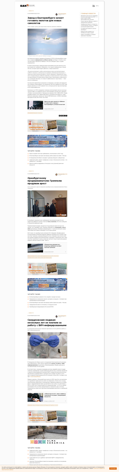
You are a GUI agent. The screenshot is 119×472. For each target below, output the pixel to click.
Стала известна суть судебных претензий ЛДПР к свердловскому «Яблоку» (46, 458)
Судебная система (53, 405)
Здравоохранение (40, 405)
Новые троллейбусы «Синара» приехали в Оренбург (88, 35)
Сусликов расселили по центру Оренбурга (88, 29)
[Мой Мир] (65, 115)
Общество (30, 405)
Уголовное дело (48, 257)
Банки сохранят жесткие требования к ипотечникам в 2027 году (46, 153)
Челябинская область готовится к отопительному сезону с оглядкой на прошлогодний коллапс (89, 25)
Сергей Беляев (62, 13)
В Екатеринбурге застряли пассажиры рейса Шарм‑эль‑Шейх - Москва (47, 155)
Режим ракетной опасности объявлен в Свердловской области (45, 464)
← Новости (30, 171)
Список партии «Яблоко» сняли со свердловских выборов (89, 22)
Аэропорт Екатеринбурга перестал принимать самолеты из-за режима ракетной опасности (47, 462)
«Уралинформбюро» (35, 376)
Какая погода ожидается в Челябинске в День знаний (87, 32)
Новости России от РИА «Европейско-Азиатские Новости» (24, 5)
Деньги (34, 405)
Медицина (47, 405)
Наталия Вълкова (62, 174)
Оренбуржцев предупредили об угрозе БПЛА (41, 306)
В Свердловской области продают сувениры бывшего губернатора (47, 157)
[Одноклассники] (61, 115)
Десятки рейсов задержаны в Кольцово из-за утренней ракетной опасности (46, 164)
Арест (42, 257)
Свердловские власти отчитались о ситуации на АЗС (43, 304)
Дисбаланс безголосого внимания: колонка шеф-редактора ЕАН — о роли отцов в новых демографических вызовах (89, 17)
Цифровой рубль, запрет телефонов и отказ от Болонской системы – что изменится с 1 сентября (48, 161)
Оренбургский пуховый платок (34, 257)
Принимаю (113, 468)
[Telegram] (63, 115)
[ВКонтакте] (59, 115)
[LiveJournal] (66, 115)
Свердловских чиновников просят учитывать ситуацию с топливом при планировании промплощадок (48, 300)
